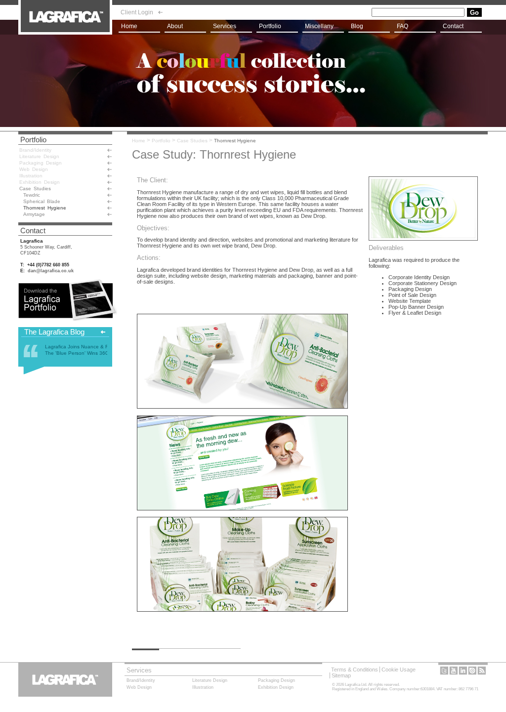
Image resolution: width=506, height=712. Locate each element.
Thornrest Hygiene (235, 140)
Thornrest (44, 207)
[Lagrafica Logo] (65, 32)
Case (35, 188)
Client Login (137, 12)
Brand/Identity (35, 150)
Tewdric (31, 195)
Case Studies (192, 140)
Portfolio (161, 140)
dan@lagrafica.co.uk (51, 270)
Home (138, 140)
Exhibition (39, 182)
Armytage (34, 214)
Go (474, 12)
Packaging (40, 163)
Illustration (30, 175)
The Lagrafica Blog (54, 332)
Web (33, 169)
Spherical (41, 201)
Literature (39, 156)
